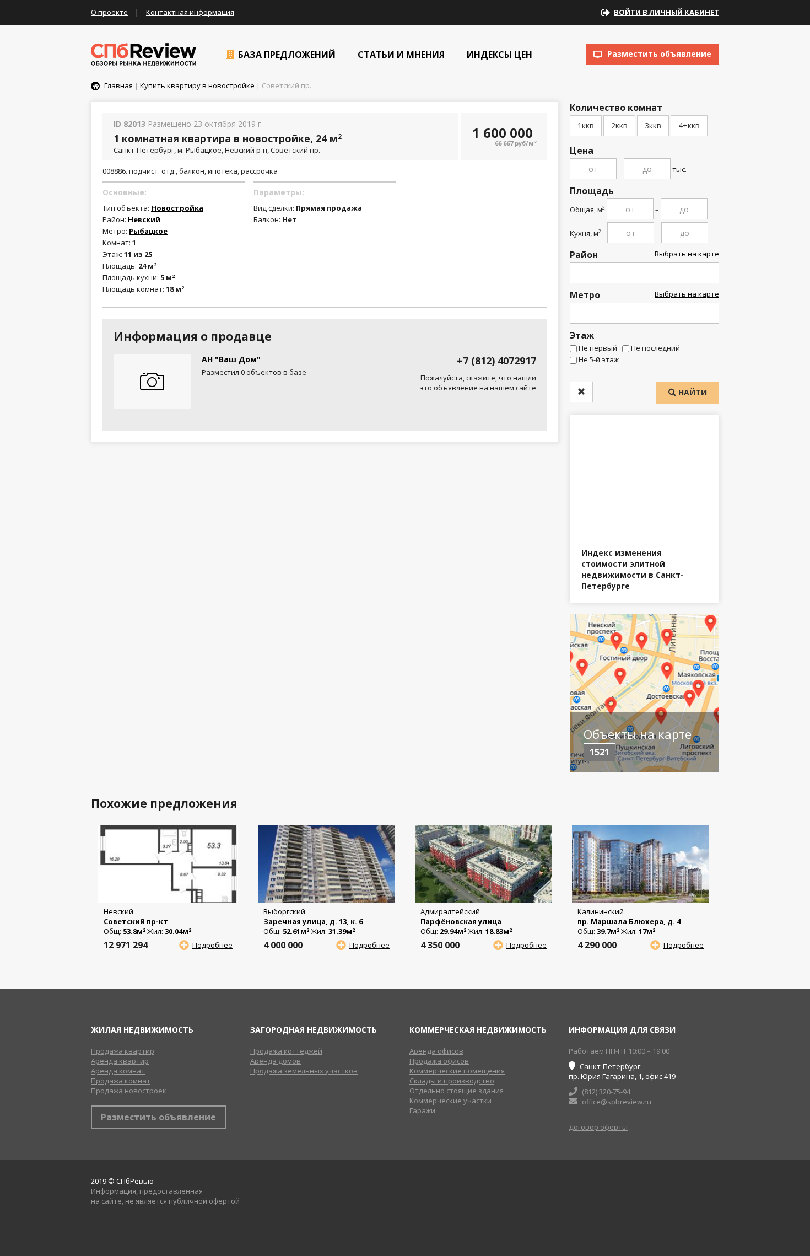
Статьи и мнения (400, 55)
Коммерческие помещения (457, 1071)
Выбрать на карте (687, 254)
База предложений (286, 55)
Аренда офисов (436, 1051)
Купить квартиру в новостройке (197, 85)
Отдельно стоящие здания (456, 1091)
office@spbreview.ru (616, 1102)
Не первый (598, 348)
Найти (691, 392)
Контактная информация (190, 12)
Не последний (655, 348)
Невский (144, 219)
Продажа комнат (120, 1081)
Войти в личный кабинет (666, 12)
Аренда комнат (118, 1071)
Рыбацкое (148, 231)
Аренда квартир (120, 1061)
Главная (118, 85)
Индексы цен (498, 55)
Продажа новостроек (128, 1091)
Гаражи (422, 1110)
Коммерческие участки (450, 1100)
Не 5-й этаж (599, 359)
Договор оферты (598, 1127)
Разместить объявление (658, 54)
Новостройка (177, 208)
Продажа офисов (439, 1061)
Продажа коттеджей (286, 1051)
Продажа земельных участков (304, 1071)
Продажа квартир (122, 1051)
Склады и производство (451, 1081)
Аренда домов (275, 1061)
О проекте (109, 12)
